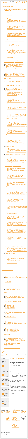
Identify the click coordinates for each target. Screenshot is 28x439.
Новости (2, 413)
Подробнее (7, 368)
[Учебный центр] (6, 2)
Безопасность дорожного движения (8, 417)
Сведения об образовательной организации (4, 354)
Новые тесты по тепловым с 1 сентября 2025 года (5, 400)
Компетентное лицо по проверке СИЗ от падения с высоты (16, 428)
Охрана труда (8, 411)
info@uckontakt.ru (18, 3)
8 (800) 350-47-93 (18, 1)
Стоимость (3, 411)
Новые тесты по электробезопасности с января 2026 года (6, 380)
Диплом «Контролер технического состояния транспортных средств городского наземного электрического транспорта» (16, 424)
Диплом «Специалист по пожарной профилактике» (16, 416)
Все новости (3, 358)
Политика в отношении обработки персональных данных (7, 436)
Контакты (2, 412)
